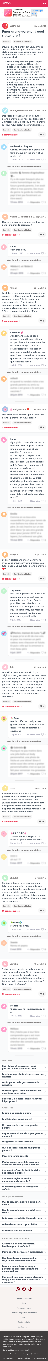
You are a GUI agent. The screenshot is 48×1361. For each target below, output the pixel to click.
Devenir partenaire (24, 1299)
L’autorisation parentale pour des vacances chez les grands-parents (20, 1163)
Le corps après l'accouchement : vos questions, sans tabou (21, 1091)
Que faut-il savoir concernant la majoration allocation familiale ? (19, 1259)
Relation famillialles (22, 42)
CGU (24, 1318)
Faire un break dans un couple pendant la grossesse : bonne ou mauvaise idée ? (20, 1269)
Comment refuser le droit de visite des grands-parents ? (21, 1171)
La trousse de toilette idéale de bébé (22, 1218)
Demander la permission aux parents (22, 1252)
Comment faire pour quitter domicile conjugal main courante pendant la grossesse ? (22, 1279)
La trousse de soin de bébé (17, 1230)
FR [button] (44, 3)
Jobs (24, 1303)
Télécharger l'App (37, 12)
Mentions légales (24, 1308)
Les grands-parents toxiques (17, 1141)
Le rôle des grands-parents (16, 1113)
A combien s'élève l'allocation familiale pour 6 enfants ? (18, 1245)
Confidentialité (24, 1322)
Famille (6, 42)
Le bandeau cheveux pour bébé (19, 1224)
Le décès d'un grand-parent (17, 1119)
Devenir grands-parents (15, 1156)
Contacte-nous (24, 1327)
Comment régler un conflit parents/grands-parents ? (16, 1179)
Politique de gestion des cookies (24, 1313)
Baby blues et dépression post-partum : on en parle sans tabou (19, 1067)
